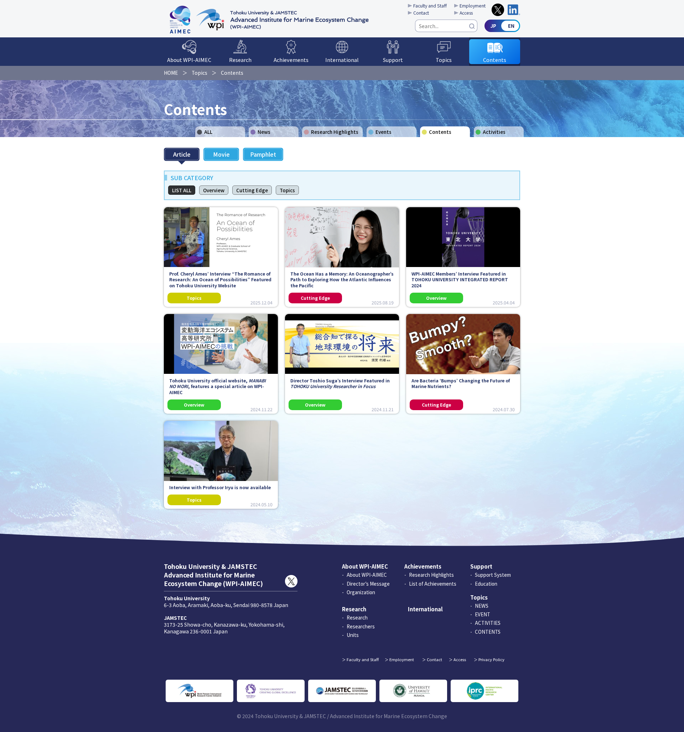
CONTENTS (488, 631)
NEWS (481, 605)
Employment (473, 5)
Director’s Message (368, 583)
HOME (171, 72)
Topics (444, 59)
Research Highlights (334, 131)
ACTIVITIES (488, 622)
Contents (494, 59)
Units (353, 634)
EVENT (482, 614)
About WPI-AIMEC (189, 59)
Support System (493, 574)
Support (393, 59)
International (342, 59)
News (264, 131)
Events (383, 131)
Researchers (361, 626)
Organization (361, 592)
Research (240, 59)
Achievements (291, 59)
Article (182, 154)
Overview (213, 190)
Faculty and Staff (430, 5)
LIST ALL (181, 190)
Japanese (502, 26)
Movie (221, 154)
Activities (494, 131)
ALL (208, 131)
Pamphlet (263, 154)
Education (486, 583)
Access (466, 13)
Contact (421, 13)
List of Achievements (432, 583)
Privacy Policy (491, 659)
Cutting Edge (252, 190)
